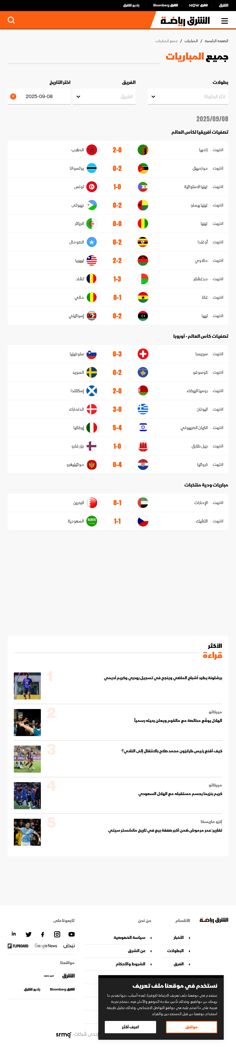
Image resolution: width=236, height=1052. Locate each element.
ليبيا (205, 316)
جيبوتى (77, 205)
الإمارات (201, 502)
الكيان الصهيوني (194, 427)
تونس (79, 186)
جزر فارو (77, 446)
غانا (205, 297)
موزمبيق (200, 168)
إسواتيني (76, 316)
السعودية (76, 521)
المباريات (191, 41)
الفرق (179, 963)
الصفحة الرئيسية (216, 41)
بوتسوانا (77, 168)
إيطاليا (78, 427)
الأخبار (179, 937)
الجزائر (79, 223)
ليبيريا (79, 260)
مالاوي (201, 260)
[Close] (14, 96)
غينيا (204, 223)
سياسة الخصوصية (129, 937)
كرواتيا (202, 464)
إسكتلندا (77, 391)
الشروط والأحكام (130, 963)
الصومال (76, 242)
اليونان (202, 409)
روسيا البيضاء (197, 391)
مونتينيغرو (75, 464)
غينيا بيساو (199, 205)
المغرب (77, 150)
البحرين (78, 502)
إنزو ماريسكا (211, 822)
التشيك (202, 521)
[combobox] (224, 96)
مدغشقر (200, 279)
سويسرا (201, 354)
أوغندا (203, 242)
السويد (78, 372)
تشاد (80, 279)
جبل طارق (199, 446)
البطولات (175, 950)
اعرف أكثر (130, 1026)
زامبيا (203, 150)
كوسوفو (200, 372)
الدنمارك (76, 409)
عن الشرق (136, 950)
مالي (79, 297)
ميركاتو (215, 712)
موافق (191, 1026)
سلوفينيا (77, 354)
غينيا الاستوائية (196, 186)
